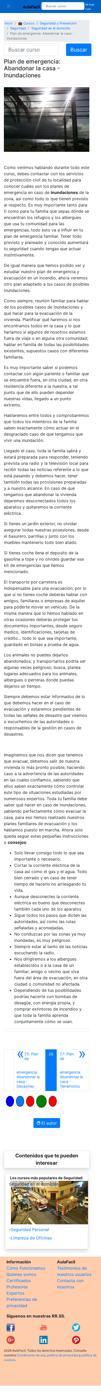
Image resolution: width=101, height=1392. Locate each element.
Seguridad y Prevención (58, 23)
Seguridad (18, 28)
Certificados (18, 1280)
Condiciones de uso (31, 1355)
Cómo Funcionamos (25, 1268)
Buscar (78, 50)
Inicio (9, 23)
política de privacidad (62, 1355)
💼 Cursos (26, 23)
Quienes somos (21, 1274)
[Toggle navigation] (8, 5)
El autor (48, 1123)
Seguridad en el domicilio (50, 28)
